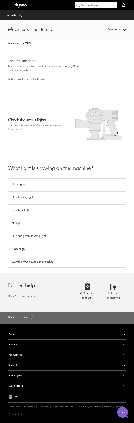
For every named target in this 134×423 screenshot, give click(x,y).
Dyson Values (15, 385)
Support (12, 365)
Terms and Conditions (63, 406)
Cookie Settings (44, 406)
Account (12, 344)
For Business (15, 354)
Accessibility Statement (113, 406)
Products (12, 334)
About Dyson (15, 375)
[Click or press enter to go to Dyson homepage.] (21, 6)
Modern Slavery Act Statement (88, 406)
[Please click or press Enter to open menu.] (9, 5)
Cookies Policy (29, 406)
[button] (115, 29)
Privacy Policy (14, 406)
